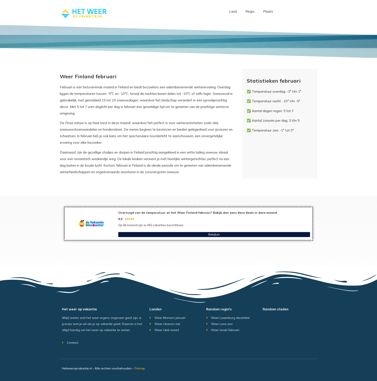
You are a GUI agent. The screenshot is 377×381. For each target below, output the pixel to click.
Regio (249, 11)
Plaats (268, 11)
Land (233, 11)
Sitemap (139, 368)
